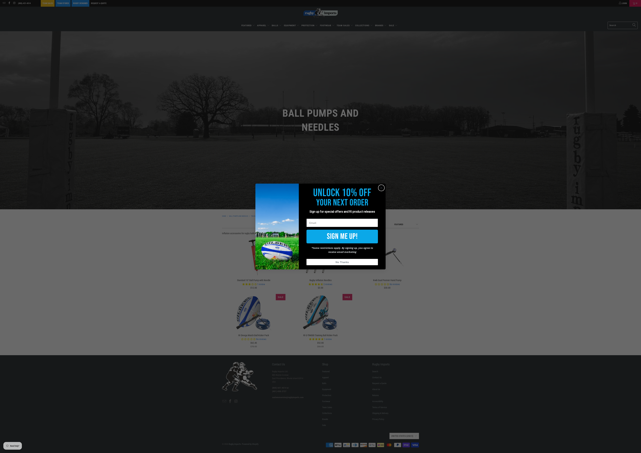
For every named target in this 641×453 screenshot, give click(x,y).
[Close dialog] (381, 188)
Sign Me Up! (342, 236)
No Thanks (342, 262)
